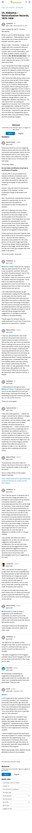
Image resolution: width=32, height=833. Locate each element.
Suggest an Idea (7, 808)
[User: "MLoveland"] (3, 669)
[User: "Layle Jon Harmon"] (3, 409)
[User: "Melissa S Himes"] (3, 143)
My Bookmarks (16, 796)
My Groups (6, 805)
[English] (16, 2)
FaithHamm (9, 23)
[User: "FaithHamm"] (3, 24)
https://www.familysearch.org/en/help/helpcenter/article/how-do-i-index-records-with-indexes (16, 481)
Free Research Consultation (11, 789)
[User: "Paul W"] (3, 690)
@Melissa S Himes (8, 267)
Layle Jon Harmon (11, 408)
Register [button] (21, 133)
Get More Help (7, 792)
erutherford (9, 563)
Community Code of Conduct (11, 783)
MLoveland (9, 668)
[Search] (26, 2)
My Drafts (16, 802)
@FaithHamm (13, 336)
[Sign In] (29, 2)
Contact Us (6, 786)
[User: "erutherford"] (3, 564)
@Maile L (5, 695)
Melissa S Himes (10, 142)
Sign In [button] (10, 133)
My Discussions (7, 799)
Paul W (8, 689)
